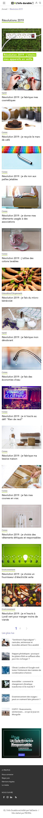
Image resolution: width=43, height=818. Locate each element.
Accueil (4, 9)
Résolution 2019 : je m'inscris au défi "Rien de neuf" (19, 418)
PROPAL (27, 813)
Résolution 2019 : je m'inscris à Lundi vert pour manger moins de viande (20, 616)
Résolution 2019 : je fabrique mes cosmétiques (20, 99)
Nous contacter (7, 774)
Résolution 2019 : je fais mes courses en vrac (17, 497)
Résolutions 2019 (16, 9)
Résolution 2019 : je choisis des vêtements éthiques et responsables (21, 536)
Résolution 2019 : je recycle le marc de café (21, 138)
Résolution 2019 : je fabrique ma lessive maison (19, 457)
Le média (5, 785)
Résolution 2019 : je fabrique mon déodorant (20, 339)
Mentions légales (8, 782)
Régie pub (6, 778)
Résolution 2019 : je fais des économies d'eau (17, 378)
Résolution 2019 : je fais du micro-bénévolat (20, 299)
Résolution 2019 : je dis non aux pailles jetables (19, 178)
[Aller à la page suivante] (26, 628)
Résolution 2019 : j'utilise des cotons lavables (17, 260)
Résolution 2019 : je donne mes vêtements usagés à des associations (19, 218)
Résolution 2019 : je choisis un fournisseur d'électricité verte (18, 575)
